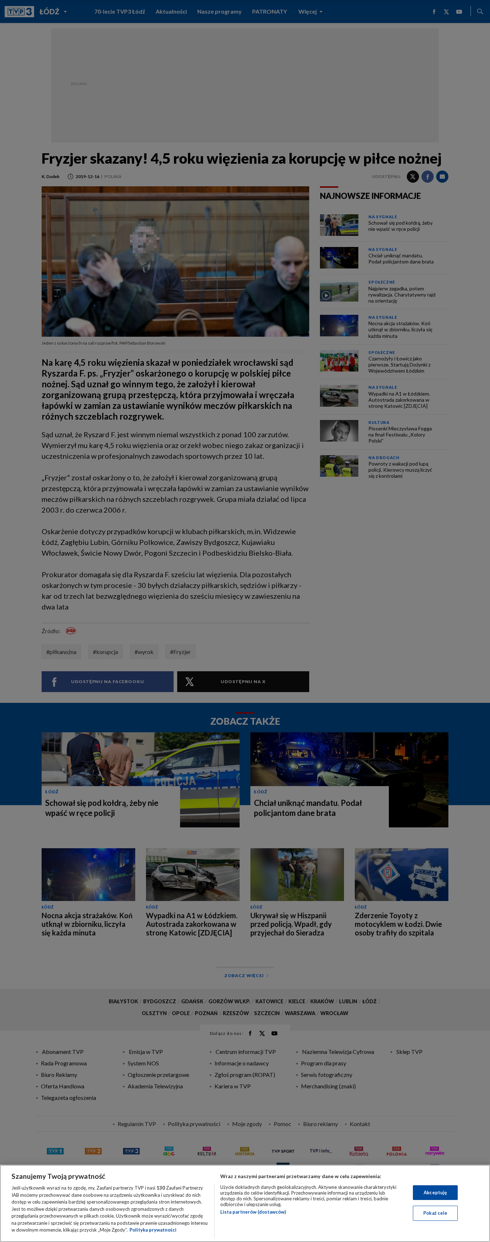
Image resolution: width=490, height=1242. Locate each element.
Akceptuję (435, 1192)
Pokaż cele (435, 1213)
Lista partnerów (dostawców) (253, 1212)
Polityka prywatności (152, 1230)
